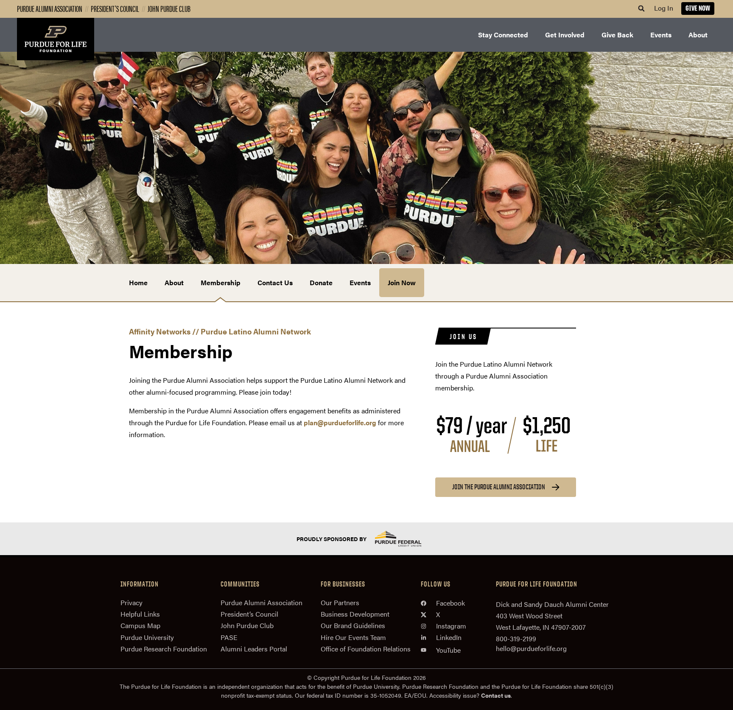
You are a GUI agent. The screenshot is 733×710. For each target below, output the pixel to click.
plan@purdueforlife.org (340, 422)
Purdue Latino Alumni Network (256, 331)
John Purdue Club (169, 8)
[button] (641, 8)
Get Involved (565, 34)
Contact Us (275, 282)
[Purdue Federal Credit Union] (405, 539)
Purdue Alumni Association (49, 8)
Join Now (402, 282)
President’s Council (115, 8)
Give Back (617, 34)
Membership (221, 282)
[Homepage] (55, 39)
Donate (321, 282)
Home (138, 282)
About (698, 34)
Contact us (496, 695)
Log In (663, 8)
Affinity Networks (159, 331)
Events (660, 34)
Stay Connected (503, 34)
